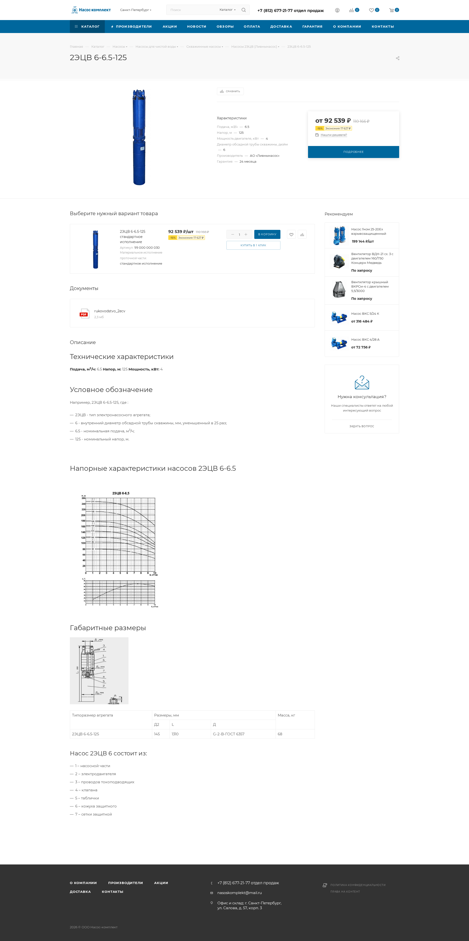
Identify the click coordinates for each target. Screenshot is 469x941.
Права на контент (345, 891)
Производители (125, 883)
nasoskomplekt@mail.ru (239, 892)
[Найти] (244, 10)
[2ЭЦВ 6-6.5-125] (139, 137)
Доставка (80, 892)
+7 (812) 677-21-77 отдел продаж (290, 10)
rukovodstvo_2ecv (109, 311)
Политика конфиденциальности (358, 885)
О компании (83, 883)
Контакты (112, 892)
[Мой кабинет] (337, 11)
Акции (161, 883)
